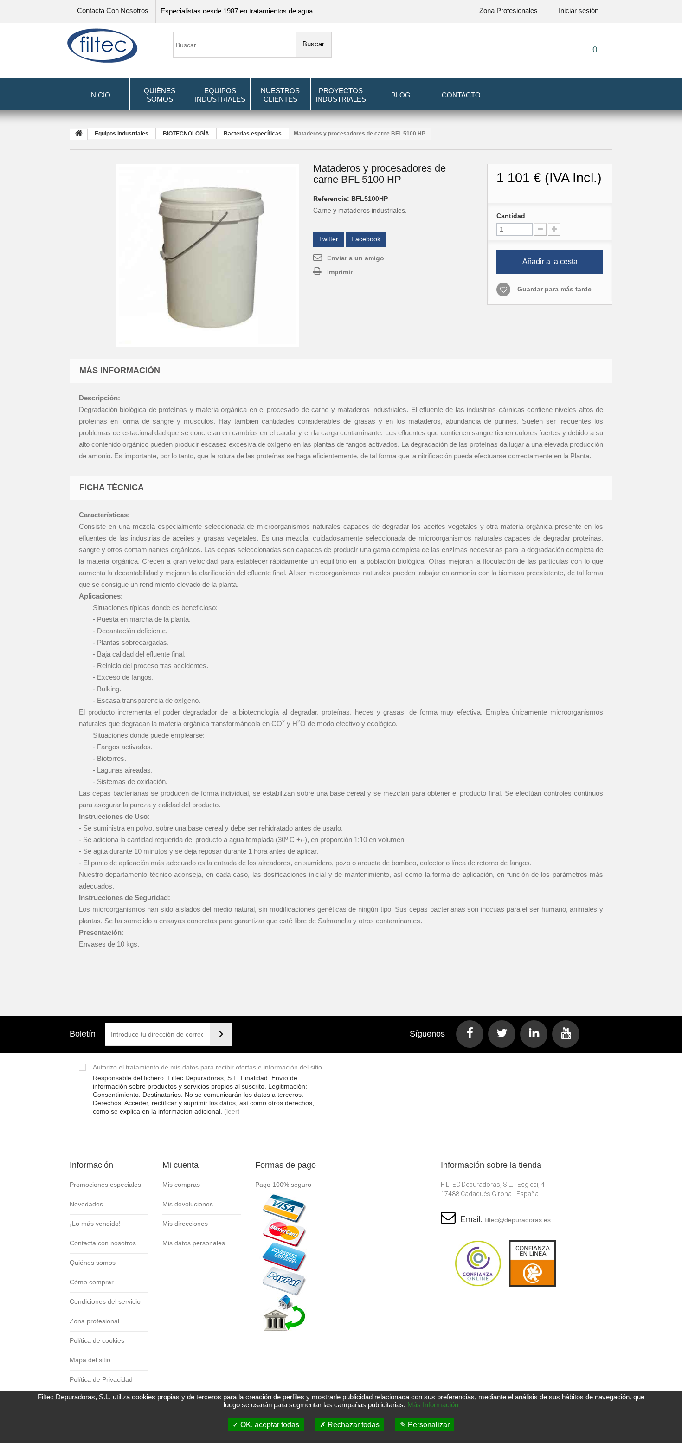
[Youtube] (565, 1034)
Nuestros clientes (280, 95)
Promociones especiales (105, 1184)
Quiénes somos (159, 95)
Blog (401, 95)
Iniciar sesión (578, 10)
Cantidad (510, 215)
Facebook (365, 239)
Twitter (328, 239)
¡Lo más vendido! (95, 1223)
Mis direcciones (185, 1223)
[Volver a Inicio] (79, 134)
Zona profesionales (508, 10)
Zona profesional (94, 1321)
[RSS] (533, 1034)
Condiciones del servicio (105, 1301)
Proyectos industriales (340, 95)
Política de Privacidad (101, 1379)
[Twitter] (501, 1034)
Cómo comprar (92, 1282)
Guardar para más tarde (554, 289)
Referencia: (331, 198)
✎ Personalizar (425, 1425)
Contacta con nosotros (112, 10)
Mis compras (181, 1184)
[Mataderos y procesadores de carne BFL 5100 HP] (207, 255)
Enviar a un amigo (355, 258)
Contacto (461, 95)
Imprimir (340, 272)
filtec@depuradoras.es (517, 1220)
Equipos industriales (220, 95)
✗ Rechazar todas (350, 1425)
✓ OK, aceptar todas (265, 1425)
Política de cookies (97, 1340)
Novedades (86, 1204)
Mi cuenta (180, 1165)
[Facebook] (469, 1034)
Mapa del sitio (90, 1360)
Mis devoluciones (187, 1204)
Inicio (99, 95)
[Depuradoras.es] (102, 45)
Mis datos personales (193, 1243)
